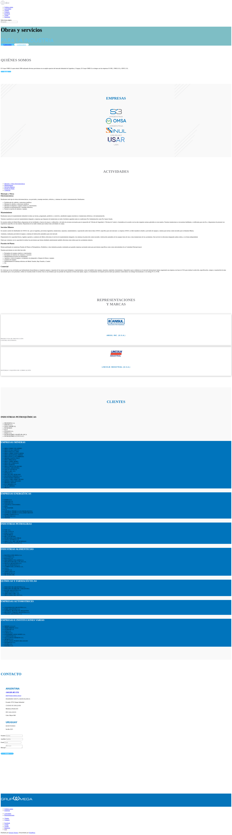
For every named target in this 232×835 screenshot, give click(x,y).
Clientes (6, 10)
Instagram (7, 17)
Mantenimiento (8, 185)
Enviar (7, 753)
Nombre (3, 735)
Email (2, 742)
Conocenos (7, 45)
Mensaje (3, 747)
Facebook (7, 14)
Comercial (7, 190)
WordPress (32, 832)
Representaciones (9, 815)
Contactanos (21, 45)
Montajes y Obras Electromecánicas (14, 184)
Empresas (7, 810)
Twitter (6, 15)
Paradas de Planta (9, 188)
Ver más (6, 71)
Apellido (3, 739)
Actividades (7, 9)
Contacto (7, 12)
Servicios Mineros (9, 187)
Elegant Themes (13, 832)
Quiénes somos (8, 7)
